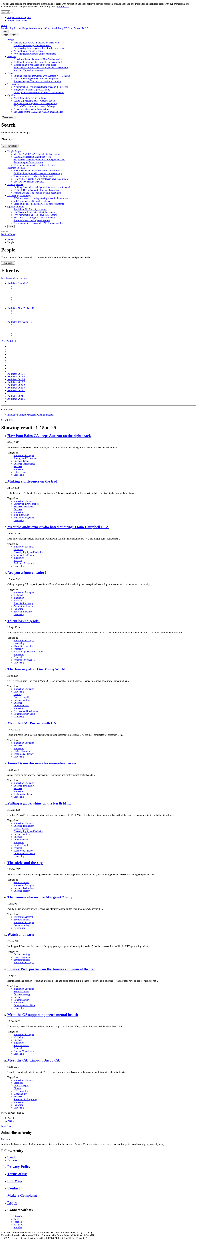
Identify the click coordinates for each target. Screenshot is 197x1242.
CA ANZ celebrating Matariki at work (32, 45)
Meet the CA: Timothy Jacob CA (33, 1060)
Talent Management (23, 917)
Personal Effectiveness (24, 660)
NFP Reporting (21, 1091)
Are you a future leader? (26, 573)
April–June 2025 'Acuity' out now (30, 98)
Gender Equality (22, 845)
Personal (18, 560)
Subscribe (6, 1139)
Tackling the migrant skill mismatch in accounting (38, 62)
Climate (17, 1088)
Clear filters (6, 420)
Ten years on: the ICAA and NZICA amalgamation (38, 111)
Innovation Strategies (24, 455)
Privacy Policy (18, 1167)
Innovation (19, 469)
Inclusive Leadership (24, 555)
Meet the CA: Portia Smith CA (31, 723)
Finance (11, 73)
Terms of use (63, 6)
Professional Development (26, 711)
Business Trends (21, 461)
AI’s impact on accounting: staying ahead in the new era (41, 87)
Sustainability (20, 1094)
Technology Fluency (24, 754)
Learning (18, 694)
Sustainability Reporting (25, 1099)
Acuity (77, 28)
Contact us (50, 28)
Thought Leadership (23, 646)
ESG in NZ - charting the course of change (34, 106)
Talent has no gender (23, 621)
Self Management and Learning (29, 651)
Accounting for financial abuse (28, 51)
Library (59, 28)
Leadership (19, 474)
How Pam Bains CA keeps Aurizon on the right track (49, 436)
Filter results (8, 263)
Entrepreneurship (22, 697)
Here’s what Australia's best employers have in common (41, 67)
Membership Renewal (12, 28)
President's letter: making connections (32, 109)
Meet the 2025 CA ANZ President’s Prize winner (37, 42)
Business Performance (24, 463)
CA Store (68, 28)
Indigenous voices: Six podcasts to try (32, 89)
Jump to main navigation (19, 17)
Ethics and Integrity (23, 611)
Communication (21, 705)
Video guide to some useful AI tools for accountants (39, 92)
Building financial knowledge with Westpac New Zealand (42, 76)
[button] (10, 34)
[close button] (12, 12)
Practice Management (24, 517)
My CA (84, 28)
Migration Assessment (34, 28)
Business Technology (24, 785)
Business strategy (22, 700)
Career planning (21, 925)
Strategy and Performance (26, 458)
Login (4, 31)
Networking (19, 928)
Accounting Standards (24, 606)
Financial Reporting (23, 603)
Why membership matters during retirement (35, 53)
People (10, 40)
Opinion (11, 95)
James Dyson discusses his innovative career (42, 763)
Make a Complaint (22, 1195)
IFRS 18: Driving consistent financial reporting (36, 78)
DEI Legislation (21, 828)
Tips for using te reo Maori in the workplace (35, 64)
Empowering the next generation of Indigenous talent (39, 48)
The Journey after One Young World (36, 669)
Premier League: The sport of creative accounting (37, 81)
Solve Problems (21, 1045)
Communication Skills (24, 713)
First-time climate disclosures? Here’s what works (38, 59)
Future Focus (20, 472)
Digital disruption (22, 751)
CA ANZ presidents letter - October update (34, 100)
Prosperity (18, 648)
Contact (13, 1188)
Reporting (18, 609)
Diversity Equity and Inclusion (28, 552)
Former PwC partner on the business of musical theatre (51, 969)
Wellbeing (18, 1037)
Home (4, 25)
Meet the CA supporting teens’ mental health (42, 1015)
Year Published (8, 341)
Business (11, 56)
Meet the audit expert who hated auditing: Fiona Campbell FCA (58, 527)
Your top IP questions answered (29, 70)
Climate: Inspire (21, 1085)
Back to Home (8, 234)
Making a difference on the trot (32, 481)
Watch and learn (20, 934)
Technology (13, 84)
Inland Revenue (21, 515)
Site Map (14, 1181)
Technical (18, 549)
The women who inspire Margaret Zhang (39, 897)
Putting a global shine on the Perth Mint (39, 803)
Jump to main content (17, 20)
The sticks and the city (25, 863)
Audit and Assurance (24, 563)
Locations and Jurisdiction (14, 278)
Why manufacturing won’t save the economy (35, 103)
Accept (5, 12)
